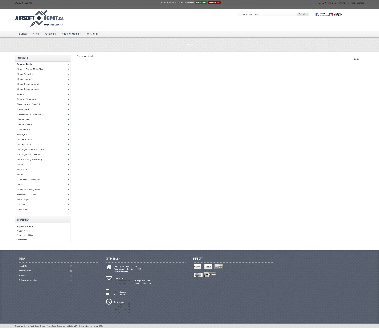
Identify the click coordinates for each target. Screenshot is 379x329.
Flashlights (22, 134)
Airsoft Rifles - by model (28, 89)
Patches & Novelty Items (28, 189)
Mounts (20, 174)
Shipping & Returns (25, 226)
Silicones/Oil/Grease (26, 194)
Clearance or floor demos (29, 114)
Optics (20, 184)
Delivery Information (28, 280)
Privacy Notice (23, 231)
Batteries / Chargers (26, 99)
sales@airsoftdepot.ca (142, 281)
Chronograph (23, 109)
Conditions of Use (24, 235)
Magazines (22, 169)
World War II (23, 210)
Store (36, 34)
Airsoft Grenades (25, 74)
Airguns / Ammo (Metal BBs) (30, 69)
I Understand (201, 2)
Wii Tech (21, 204)
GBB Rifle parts (24, 144)
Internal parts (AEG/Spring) (29, 159)
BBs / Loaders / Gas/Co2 (28, 104)
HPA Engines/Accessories (29, 154)
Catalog (189, 44)
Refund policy (25, 270)
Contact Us (21, 239)
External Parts (23, 129)
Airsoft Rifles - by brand (28, 84)
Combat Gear (23, 119)
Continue (357, 59)
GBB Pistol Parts (24, 139)
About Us (23, 266)
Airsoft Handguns (25, 79)
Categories (50, 34)
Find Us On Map (121, 271)
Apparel (20, 94)
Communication (24, 124)
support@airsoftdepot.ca (143, 283)
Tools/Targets (23, 199)
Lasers (20, 164)
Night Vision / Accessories (29, 179)
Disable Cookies (214, 2)
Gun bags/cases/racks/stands (31, 149)
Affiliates (23, 275)
